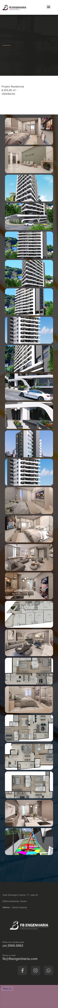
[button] (48, 6)
